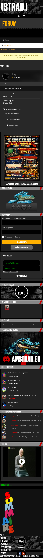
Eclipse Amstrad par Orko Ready (28, 416)
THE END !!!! (12, 388)
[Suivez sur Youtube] (23, 553)
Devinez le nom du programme (18, 373)
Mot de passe (7, 228)
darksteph (14, 425)
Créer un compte (21, 247)
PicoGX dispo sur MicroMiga (29, 432)
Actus (2, 535)
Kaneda (14, 432)
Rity (11, 406)
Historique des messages (13, 88)
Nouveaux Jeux (13, 402)
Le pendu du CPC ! (14, 380)
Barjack (18, 556)
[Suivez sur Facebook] (20, 553)
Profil (6, 84)
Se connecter (22, 276)
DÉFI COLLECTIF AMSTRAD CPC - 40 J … (22, 395)
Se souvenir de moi (13, 237)
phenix (12, 398)
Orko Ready (14, 376)
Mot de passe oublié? (10, 272)
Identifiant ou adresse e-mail (14, 218)
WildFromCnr (14, 391)
